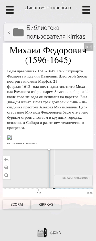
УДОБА (55, 232)
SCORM (16, 204)
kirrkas (46, 204)
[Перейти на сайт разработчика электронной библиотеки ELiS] (42, 232)
